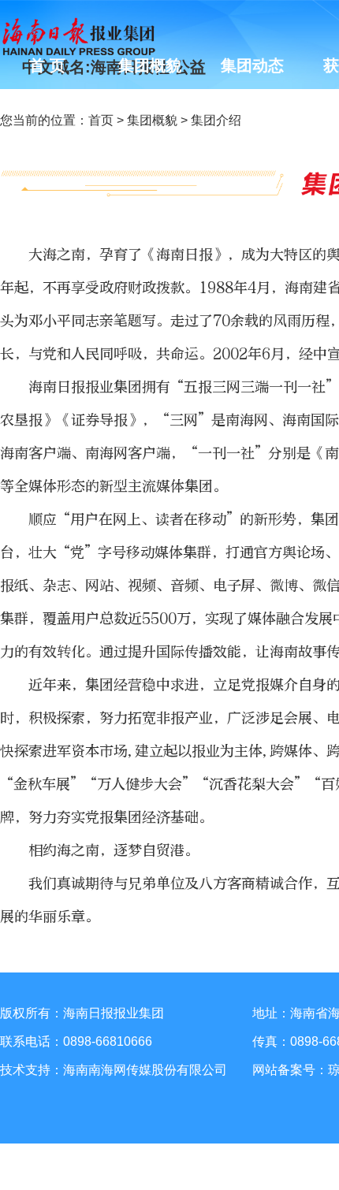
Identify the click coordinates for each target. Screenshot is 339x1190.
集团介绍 (216, 120)
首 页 (47, 65)
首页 (101, 120)
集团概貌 (152, 120)
